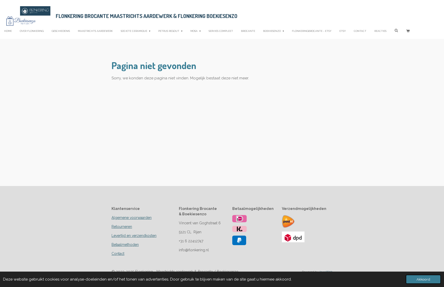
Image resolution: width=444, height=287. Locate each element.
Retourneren (122, 227)
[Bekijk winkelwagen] (408, 31)
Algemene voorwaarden (132, 218)
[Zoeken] (396, 30)
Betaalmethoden (125, 245)
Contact (118, 254)
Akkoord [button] (423, 279)
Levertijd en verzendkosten (134, 236)
